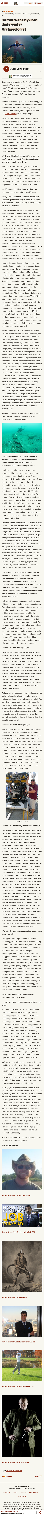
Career (5, 11)
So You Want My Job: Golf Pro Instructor (18, 1386)
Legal (15, 1492)
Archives (22, 1496)
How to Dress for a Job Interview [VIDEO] (18, 1232)
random (29, 3)
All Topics (33, 1492)
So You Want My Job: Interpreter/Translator (19, 1342)
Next (37, 1476)
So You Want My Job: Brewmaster (15, 1462)
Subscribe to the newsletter (11, 1514)
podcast (39, 3)
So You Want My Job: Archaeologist (16, 1195)
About (23, 1492)
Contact (6, 1492)
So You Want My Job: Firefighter (15, 1297)
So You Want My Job (14, 1471)
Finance (10, 11)
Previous (8, 1476)
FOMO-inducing (11, 114)
